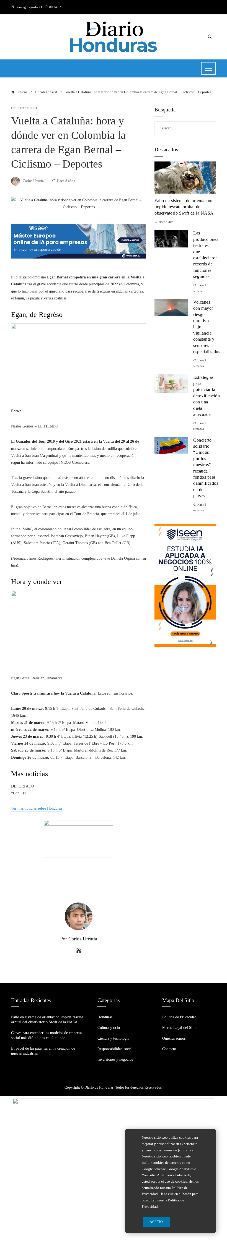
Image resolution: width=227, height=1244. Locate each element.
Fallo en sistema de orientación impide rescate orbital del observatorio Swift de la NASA (184, 206)
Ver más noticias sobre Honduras (36, 808)
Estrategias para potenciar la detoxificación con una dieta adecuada (206, 396)
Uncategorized (24, 107)
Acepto (156, 1222)
